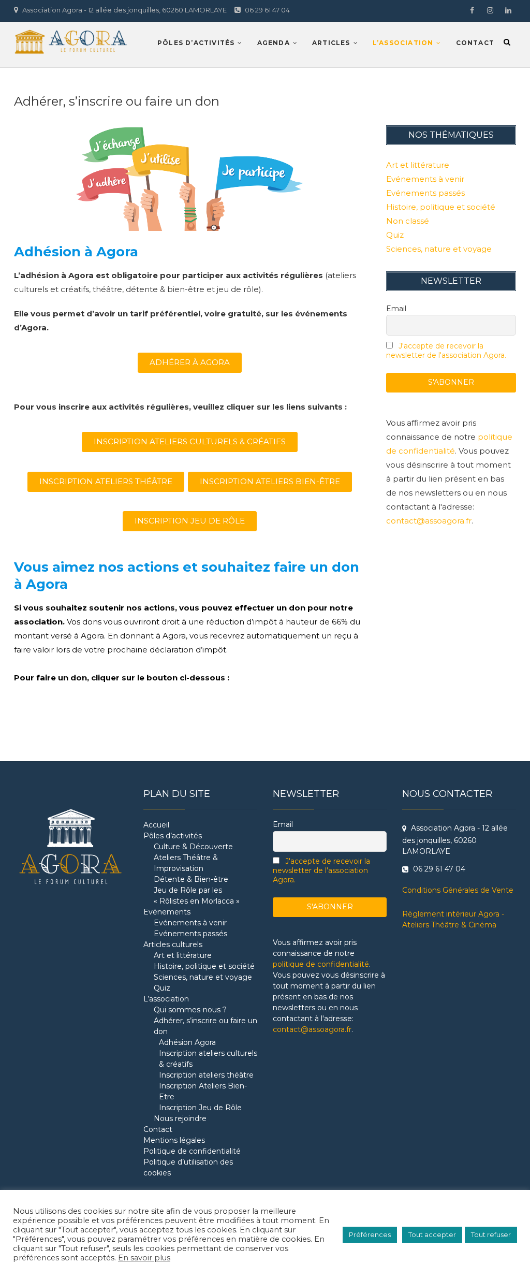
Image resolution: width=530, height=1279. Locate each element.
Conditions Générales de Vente (457, 890)
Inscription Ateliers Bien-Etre (203, 1091)
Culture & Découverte (193, 846)
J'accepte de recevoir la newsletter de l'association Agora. (446, 350)
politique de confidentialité (321, 964)
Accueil (156, 825)
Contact (475, 43)
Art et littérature (417, 165)
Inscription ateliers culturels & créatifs (208, 1059)
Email (396, 308)
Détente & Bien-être (191, 879)
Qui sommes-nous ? (190, 1009)
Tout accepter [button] (432, 1234)
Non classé (407, 221)
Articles (331, 43)
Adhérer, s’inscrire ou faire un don (205, 1026)
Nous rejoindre (180, 1118)
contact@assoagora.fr (429, 521)
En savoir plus (144, 1257)
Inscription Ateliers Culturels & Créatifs (190, 441)
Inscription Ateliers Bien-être (270, 481)
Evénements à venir (425, 179)
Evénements (166, 912)
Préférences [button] (370, 1234)
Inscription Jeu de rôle (190, 521)
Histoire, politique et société (440, 207)
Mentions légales (174, 1140)
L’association (403, 43)
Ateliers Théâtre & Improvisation (186, 863)
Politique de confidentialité (192, 1151)
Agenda (273, 43)
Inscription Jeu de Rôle (200, 1107)
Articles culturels (172, 944)
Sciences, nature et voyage (439, 249)
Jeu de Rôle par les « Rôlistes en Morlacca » (197, 895)
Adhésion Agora (187, 1042)
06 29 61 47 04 (266, 10)
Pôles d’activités (195, 43)
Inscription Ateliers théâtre (105, 481)
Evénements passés (425, 193)
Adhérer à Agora (190, 362)
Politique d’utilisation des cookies (188, 1167)
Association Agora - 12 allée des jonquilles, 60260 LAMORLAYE (124, 10)
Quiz (395, 235)
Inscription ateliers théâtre (206, 1075)
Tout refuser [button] (491, 1234)
